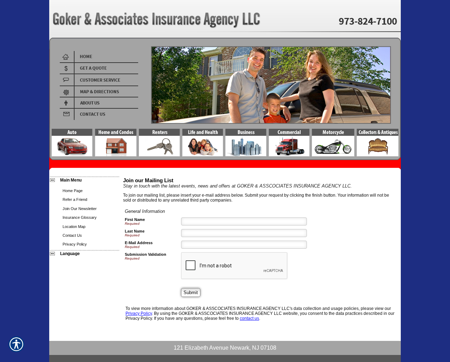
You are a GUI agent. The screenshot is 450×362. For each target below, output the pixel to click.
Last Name (134, 231)
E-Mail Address (139, 243)
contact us (249, 318)
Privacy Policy (139, 313)
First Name (135, 219)
